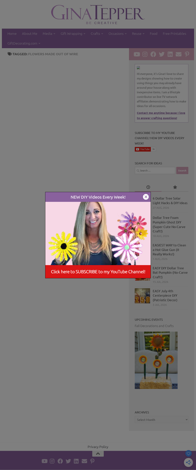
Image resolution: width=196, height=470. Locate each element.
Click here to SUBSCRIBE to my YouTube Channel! (98, 271)
